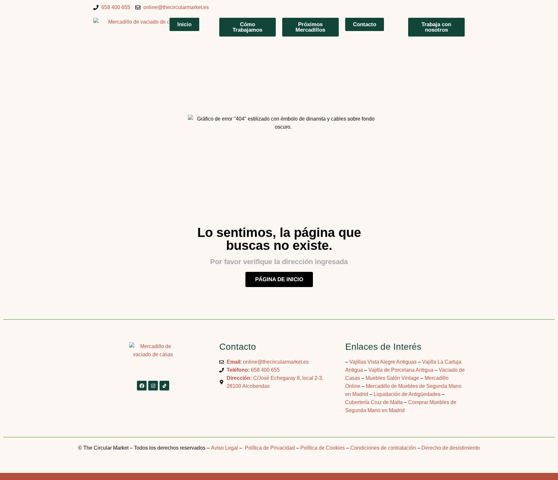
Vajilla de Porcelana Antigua (400, 370)
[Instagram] (153, 385)
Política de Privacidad (269, 448)
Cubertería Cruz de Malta (374, 402)
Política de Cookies (322, 448)
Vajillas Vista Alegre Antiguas (383, 362)
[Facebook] (142, 385)
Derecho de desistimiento (450, 448)
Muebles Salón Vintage (392, 378)
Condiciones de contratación (383, 448)
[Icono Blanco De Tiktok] (164, 385)
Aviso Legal (224, 448)
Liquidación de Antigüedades (407, 394)
